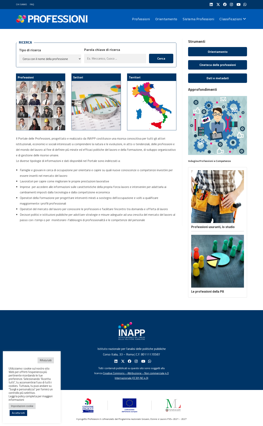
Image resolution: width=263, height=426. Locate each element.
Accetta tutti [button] (18, 413)
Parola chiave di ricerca (102, 49)
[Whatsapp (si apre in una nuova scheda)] (149, 361)
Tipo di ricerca (30, 50)
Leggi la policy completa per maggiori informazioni (31, 398)
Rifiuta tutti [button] (46, 360)
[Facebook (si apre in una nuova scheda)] (224, 4)
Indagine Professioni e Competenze (209, 161)
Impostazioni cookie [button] (22, 406)
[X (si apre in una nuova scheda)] (217, 4)
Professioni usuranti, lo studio (213, 226)
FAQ (32, 4)
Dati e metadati (218, 78)
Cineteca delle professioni (217, 64)
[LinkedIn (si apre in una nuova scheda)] (211, 4)
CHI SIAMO (21, 4)
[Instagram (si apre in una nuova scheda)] (231, 4)
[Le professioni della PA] (217, 261)
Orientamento (218, 51)
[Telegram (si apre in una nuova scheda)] (244, 4)
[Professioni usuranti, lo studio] (217, 196)
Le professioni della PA (207, 291)
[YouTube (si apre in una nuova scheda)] (237, 4)
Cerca (161, 58)
